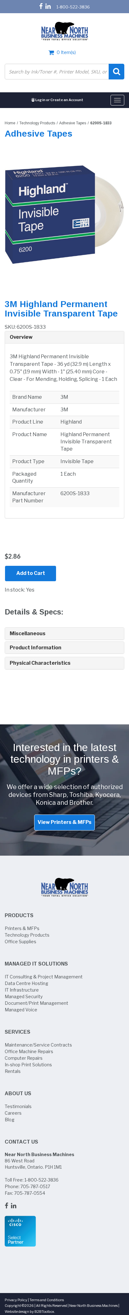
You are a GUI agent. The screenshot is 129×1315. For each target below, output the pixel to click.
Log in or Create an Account (59, 100)
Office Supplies (20, 941)
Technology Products (37, 123)
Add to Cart (30, 573)
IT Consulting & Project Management (44, 976)
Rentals (13, 1071)
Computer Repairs (24, 1058)
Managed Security (24, 996)
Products (19, 915)
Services (17, 1032)
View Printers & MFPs (64, 822)
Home (10, 123)
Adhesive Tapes (72, 123)
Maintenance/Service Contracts (38, 1044)
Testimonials (18, 1106)
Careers (13, 1113)
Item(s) (66, 52)
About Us (18, 1093)
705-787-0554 (29, 1193)
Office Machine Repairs (29, 1051)
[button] (64, 337)
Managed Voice (21, 1009)
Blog (9, 1119)
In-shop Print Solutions (28, 1064)
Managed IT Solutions (36, 963)
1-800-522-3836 (73, 6)
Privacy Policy (16, 1300)
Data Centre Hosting (26, 983)
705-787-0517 (35, 1186)
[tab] (64, 337)
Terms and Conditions (46, 1300)
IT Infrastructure (22, 990)
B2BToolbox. (44, 1311)
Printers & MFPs (22, 928)
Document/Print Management (36, 1003)
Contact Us (21, 1142)
